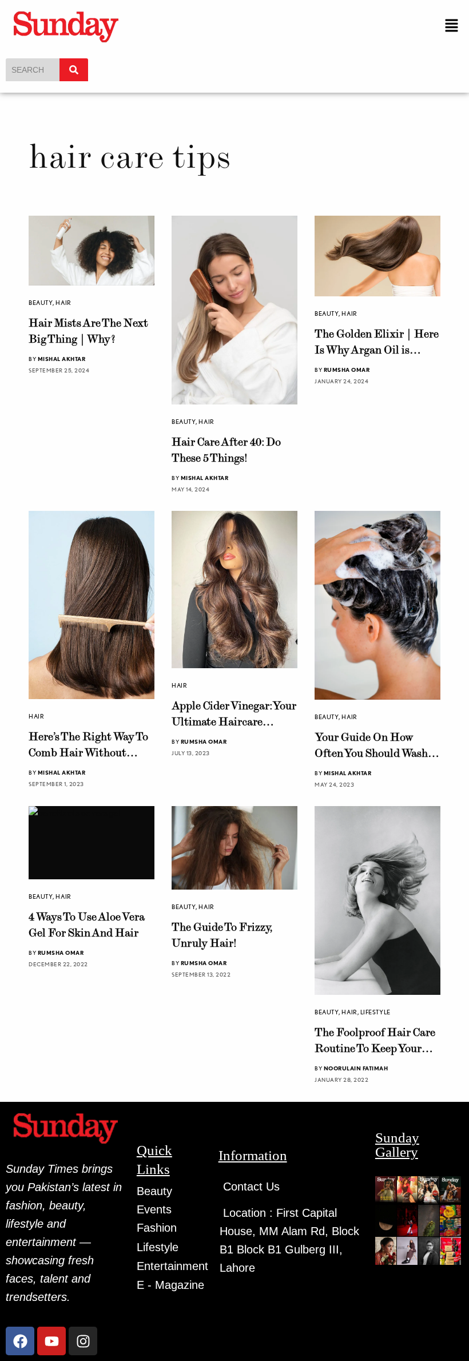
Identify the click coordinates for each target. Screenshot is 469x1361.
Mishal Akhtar (62, 358)
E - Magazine (170, 1285)
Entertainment (172, 1266)
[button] (451, 26)
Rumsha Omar (347, 369)
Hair (63, 303)
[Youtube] (51, 1341)
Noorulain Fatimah (356, 1068)
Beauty (41, 303)
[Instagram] (83, 1341)
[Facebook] (20, 1341)
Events (154, 1209)
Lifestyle (375, 1012)
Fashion (157, 1227)
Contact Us (251, 1186)
